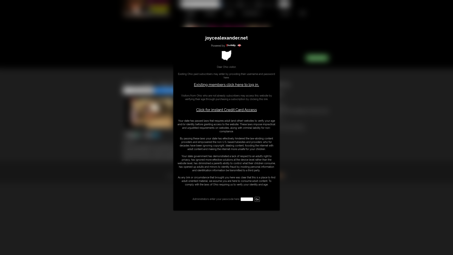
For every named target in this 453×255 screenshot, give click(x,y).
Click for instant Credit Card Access (226, 110)
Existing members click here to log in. (226, 84)
